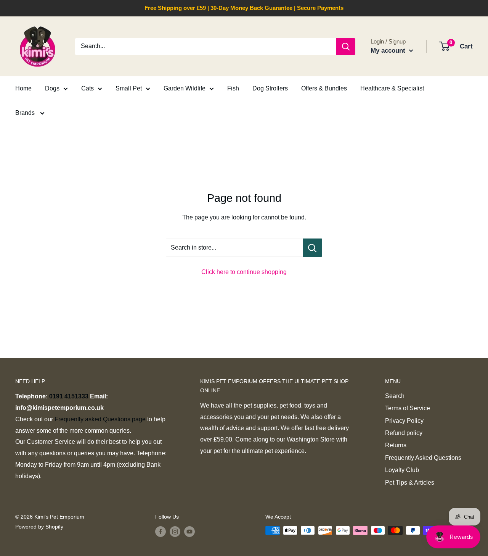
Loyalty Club (402, 470)
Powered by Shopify (39, 527)
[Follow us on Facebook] (160, 531)
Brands (25, 113)
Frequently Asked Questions (423, 457)
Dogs (52, 88)
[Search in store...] (312, 248)
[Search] (345, 46)
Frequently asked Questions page (100, 419)
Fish (233, 88)
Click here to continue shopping (244, 272)
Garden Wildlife (184, 88)
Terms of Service (407, 408)
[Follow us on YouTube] (189, 531)
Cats (87, 88)
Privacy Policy (404, 420)
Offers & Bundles (324, 88)
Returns (395, 445)
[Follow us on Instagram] (175, 531)
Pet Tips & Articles (409, 482)
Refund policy (403, 433)
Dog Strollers (270, 88)
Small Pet (129, 88)
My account (389, 50)
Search (395, 396)
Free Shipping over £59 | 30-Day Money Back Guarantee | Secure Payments (244, 8)
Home (23, 88)
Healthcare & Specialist (392, 88)
